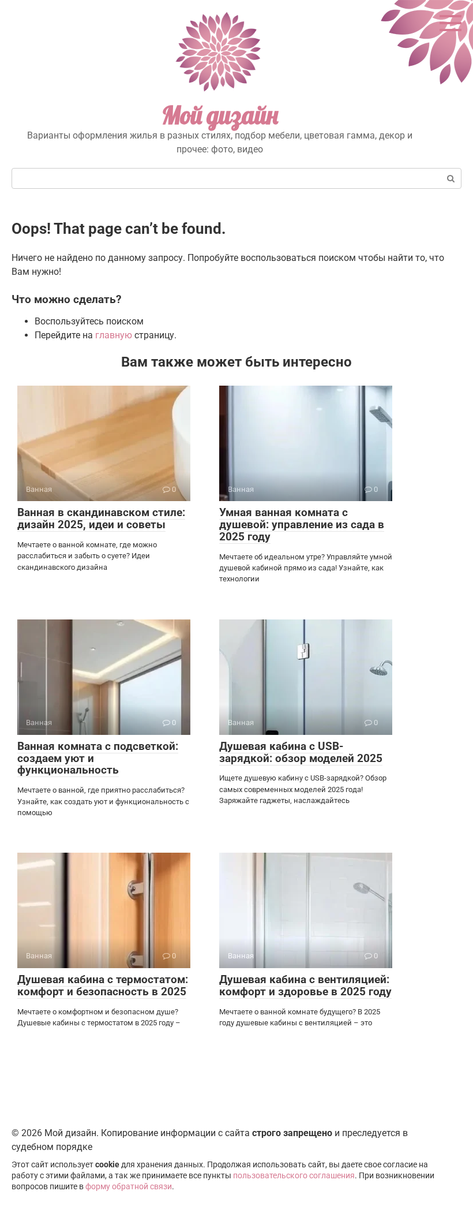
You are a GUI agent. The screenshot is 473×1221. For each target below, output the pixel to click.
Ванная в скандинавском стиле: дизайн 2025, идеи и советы (101, 518)
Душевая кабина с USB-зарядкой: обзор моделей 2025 (300, 752)
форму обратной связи (128, 1187)
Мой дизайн (220, 115)
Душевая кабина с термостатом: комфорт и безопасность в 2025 (102, 985)
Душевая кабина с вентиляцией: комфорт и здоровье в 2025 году (305, 985)
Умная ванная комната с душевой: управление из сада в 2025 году (301, 524)
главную (113, 335)
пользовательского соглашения (294, 1176)
